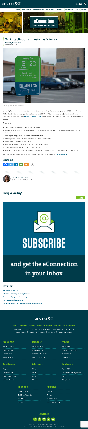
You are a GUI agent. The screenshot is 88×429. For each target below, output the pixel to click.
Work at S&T (66, 369)
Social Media (44, 414)
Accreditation (20, 332)
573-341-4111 (46, 329)
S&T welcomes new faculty (11, 290)
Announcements (26, 10)
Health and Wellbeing (25, 395)
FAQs (78, 10)
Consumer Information (37, 332)
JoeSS (34, 373)
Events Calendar (8, 347)
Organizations (66, 347)
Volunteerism (66, 354)
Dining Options (37, 350)
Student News (50, 10)
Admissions (23, 325)
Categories (59, 10)
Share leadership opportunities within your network (18, 297)
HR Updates (66, 380)
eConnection (44, 21)
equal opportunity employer (50, 424)
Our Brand (51, 332)
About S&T (16, 325)
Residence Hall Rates (39, 354)
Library (34, 369)
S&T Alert (21, 402)
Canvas (34, 376)
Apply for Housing (38, 357)
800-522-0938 (58, 329)
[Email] (21, 164)
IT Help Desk (22, 399)
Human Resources (67, 364)
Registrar (6, 369)
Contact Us (69, 329)
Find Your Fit (66, 357)
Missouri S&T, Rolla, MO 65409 (26, 329)
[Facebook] (5, 164)
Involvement (65, 341)
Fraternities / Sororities (69, 350)
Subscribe (84, 10)
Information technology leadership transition (16, 294)
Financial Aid (41, 325)
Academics (32, 325)
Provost (49, 395)
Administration (52, 386)
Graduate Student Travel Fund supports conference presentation (22, 303)
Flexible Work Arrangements (71, 373)
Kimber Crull (16, 43)
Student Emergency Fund (32, 116)
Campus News (8, 350)
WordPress (61, 426)
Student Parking (8, 380)
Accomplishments (38, 10)
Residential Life (37, 341)
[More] (26, 164)
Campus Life (57, 325)
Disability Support (65, 332)
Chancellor (50, 391)
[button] (84, 3)
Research (49, 325)
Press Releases (52, 399)
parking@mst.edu (63, 154)
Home (18, 10)
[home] (15, 4)
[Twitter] (10, 164)
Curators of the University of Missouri (43, 426)
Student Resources (9, 364)
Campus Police (23, 391)
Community (71, 325)
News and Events (8, 341)
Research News (8, 357)
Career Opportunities (10, 376)
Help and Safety (23, 386)
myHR (64, 376)
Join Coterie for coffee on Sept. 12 (13, 300)
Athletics (64, 325)
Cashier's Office (8, 373)
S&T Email (35, 380)
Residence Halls (37, 347)
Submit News (69, 10)
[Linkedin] (16, 164)
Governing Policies (53, 402)
